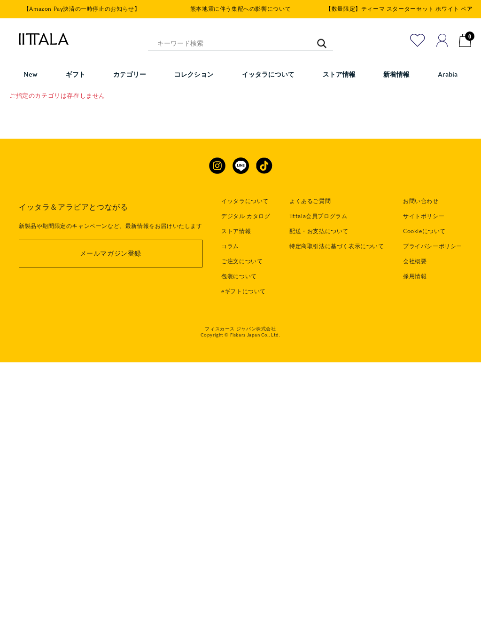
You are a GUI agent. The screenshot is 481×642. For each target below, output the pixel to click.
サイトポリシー (423, 216)
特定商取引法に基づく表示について (336, 246)
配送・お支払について (319, 231)
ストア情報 (236, 231)
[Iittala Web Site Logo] (39, 39)
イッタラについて (245, 201)
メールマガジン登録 (110, 254)
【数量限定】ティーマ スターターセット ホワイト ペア (399, 9)
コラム (230, 246)
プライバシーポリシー (432, 246)
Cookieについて (424, 231)
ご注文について (242, 261)
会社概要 (415, 261)
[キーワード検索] (317, 39)
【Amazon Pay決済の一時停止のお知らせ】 (81, 9)
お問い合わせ (421, 201)
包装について (239, 276)
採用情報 (415, 276)
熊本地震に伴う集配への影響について (240, 9)
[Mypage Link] (442, 40)
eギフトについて (243, 291)
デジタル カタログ (245, 216)
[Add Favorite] (417, 40)
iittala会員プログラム (318, 216)
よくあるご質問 (310, 201)
